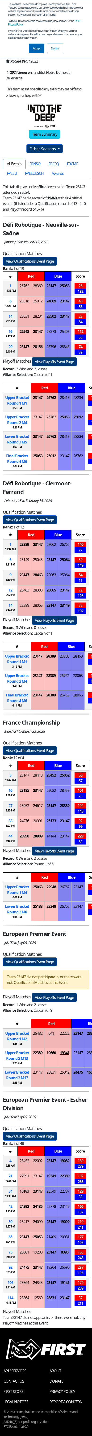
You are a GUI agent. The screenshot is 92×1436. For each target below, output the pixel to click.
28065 (51, 590)
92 (10, 1267)
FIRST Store (13, 1391)
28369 (37, 285)
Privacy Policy (62, 1391)
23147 (51, 285)
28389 (24, 544)
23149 (24, 559)
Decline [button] (55, 48)
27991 (24, 1176)
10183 (24, 1191)
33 (10, 820)
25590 (64, 1267)
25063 (51, 574)
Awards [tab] (58, 173)
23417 (24, 1221)
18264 (51, 1267)
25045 (37, 559)
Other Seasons (43, 148)
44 (10, 836)
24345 (37, 1282)
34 (10, 1191)
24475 (78, 1072)
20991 (37, 820)
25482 (37, 1033)
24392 (24, 1206)
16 (10, 331)
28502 (51, 316)
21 (10, 1176)
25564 (24, 1282)
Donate (56, 1381)
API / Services (15, 1370)
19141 (64, 1282)
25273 (51, 331)
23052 (24, 805)
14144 (51, 836)
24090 (37, 1221)
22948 (24, 331)
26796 (51, 346)
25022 (51, 790)
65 (10, 1236)
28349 (51, 1191)
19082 (64, 1160)
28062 (51, 544)
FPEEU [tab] (12, 173)
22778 (51, 1206)
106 (10, 1282)
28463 (37, 574)
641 (51, 1033)
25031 (24, 316)
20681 (24, 1252)
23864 (24, 1297)
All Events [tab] (14, 163)
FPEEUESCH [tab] (34, 173)
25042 (64, 1072)
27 (10, 805)
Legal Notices (16, 1401)
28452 (51, 775)
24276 (24, 820)
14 (10, 316)
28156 (37, 346)
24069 (51, 301)
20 (10, 346)
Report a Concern (66, 1401)
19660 (51, 1052)
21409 (51, 1236)
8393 (64, 1252)
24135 (37, 1206)
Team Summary (44, 134)
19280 (37, 1252)
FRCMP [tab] (72, 163)
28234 (37, 316)
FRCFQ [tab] (54, 163)
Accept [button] (36, 48)
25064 (64, 559)
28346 (64, 346)
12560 (37, 1297)
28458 (64, 790)
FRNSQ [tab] (35, 163)
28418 (64, 397)
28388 (37, 590)
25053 (64, 285)
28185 (24, 790)
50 (10, 1221)
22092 (37, 1160)
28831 (51, 1072)
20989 (37, 836)
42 (10, 1206)
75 (10, 1252)
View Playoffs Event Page (54, 361)
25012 (37, 301)
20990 (24, 836)
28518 (24, 301)
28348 (51, 906)
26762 (24, 285)
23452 (24, 1160)
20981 (64, 1236)
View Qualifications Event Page (30, 261)
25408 (64, 331)
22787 (64, 1191)
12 (10, 590)
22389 (37, 1052)
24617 (37, 805)
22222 (64, 1033)
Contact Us (14, 1381)
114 (10, 1297)
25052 (64, 775)
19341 (64, 1052)
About (55, 1370)
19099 (64, 1221)
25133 (51, 820)
